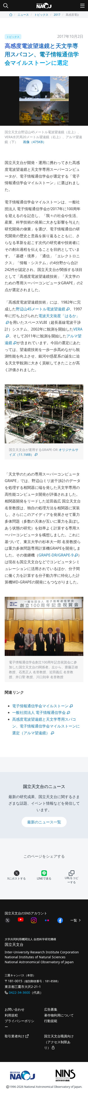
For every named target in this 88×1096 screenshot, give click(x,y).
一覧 (74, 920)
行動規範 (50, 1021)
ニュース (23, 15)
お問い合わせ (14, 1009)
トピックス (41, 15)
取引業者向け (15, 1036)
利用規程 (11, 1015)
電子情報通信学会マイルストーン (40, 705)
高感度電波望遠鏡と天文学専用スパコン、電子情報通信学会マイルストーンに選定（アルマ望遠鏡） (46, 726)
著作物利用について (59, 1015)
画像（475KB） (34, 142)
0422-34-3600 (19, 992)
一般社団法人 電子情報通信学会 (39, 712)
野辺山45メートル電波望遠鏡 (40, 309)
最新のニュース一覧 (44, 822)
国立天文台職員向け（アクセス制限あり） (59, 1042)
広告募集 (50, 1009)
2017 (57, 15)
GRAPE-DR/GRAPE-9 (55, 555)
